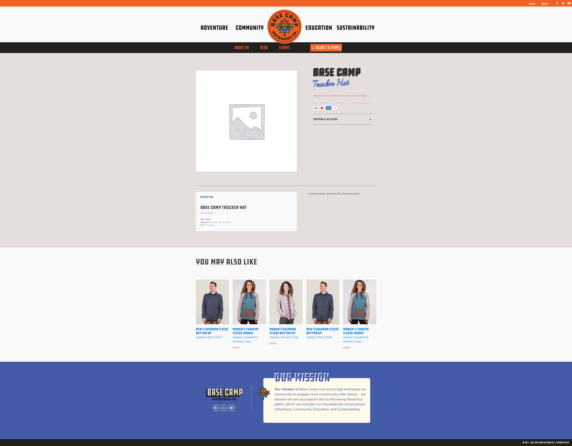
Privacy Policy (563, 442)
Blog (264, 48)
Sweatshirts (251, 337)
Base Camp (209, 225)
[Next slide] (373, 316)
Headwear (227, 222)
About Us (242, 48)
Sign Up (544, 3)
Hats (220, 222)
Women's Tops (242, 341)
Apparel (213, 222)
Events (284, 48)
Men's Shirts (214, 337)
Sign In (532, 3)
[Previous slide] (198, 316)
